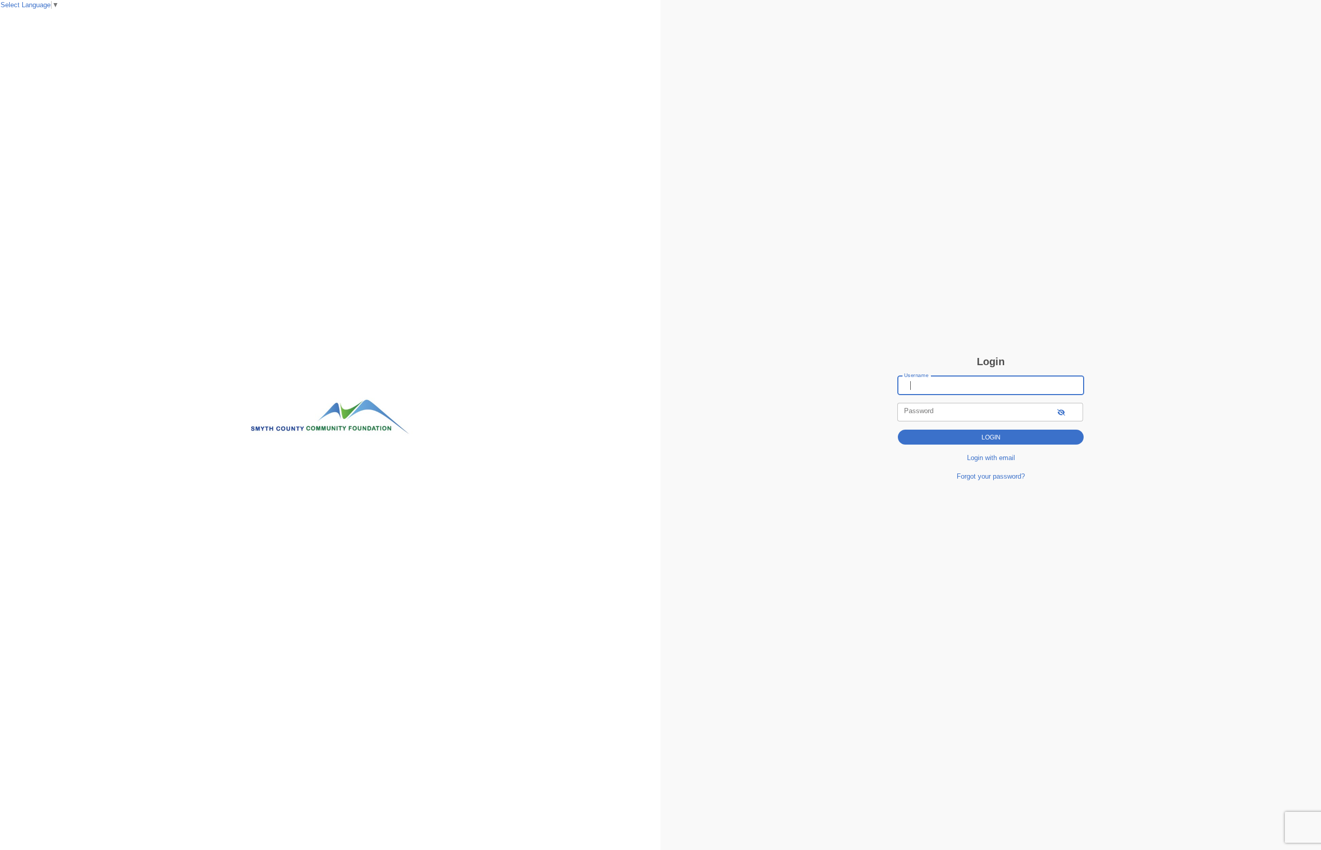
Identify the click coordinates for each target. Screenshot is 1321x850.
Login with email (991, 458)
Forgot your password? (991, 476)
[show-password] (1061, 412)
